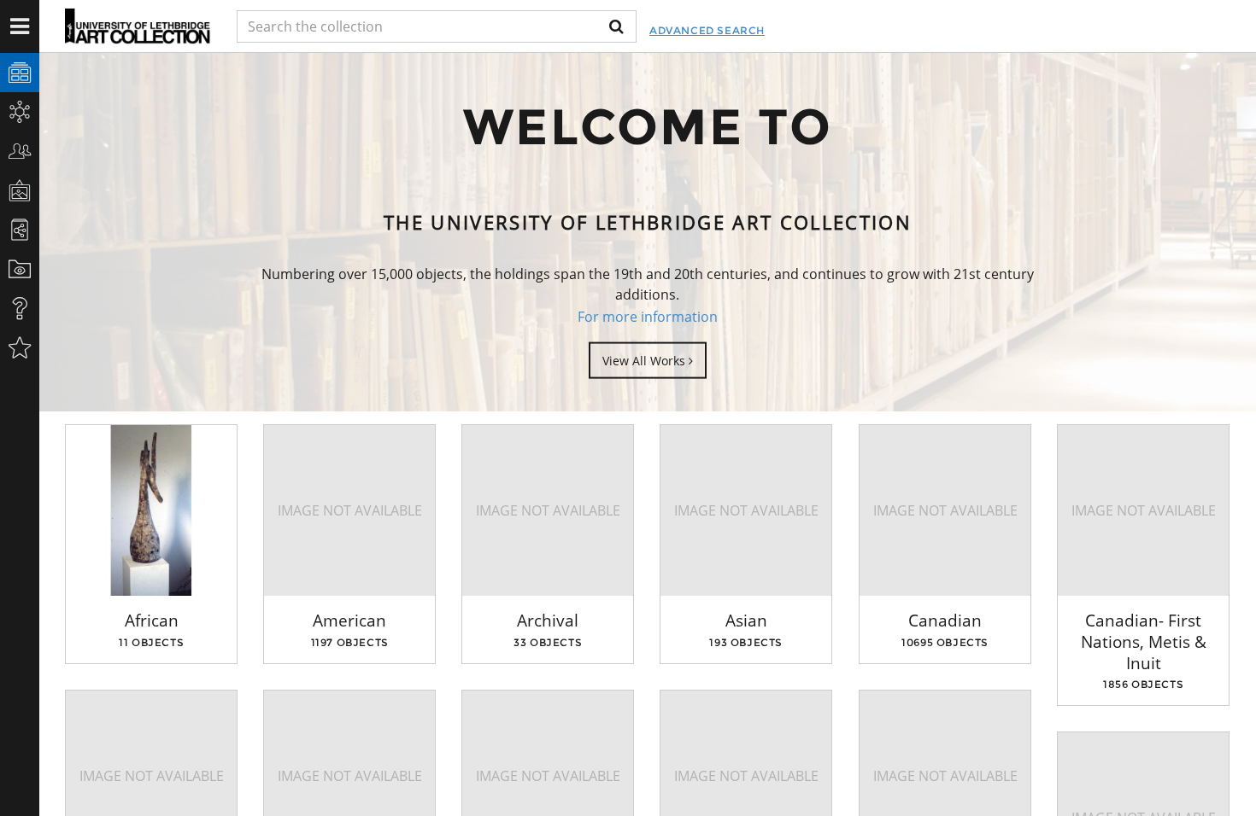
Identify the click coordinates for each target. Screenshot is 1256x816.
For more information (648, 316)
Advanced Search (707, 30)
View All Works (645, 360)
